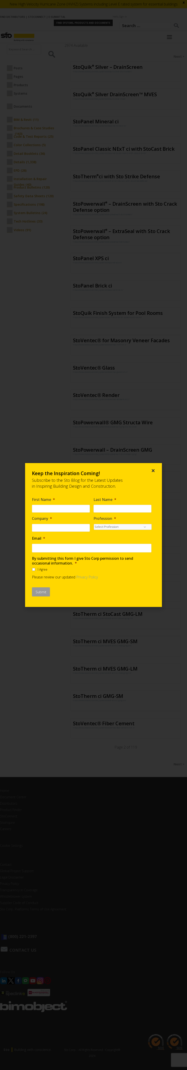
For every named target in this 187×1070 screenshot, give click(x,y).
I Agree (42, 569)
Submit (41, 592)
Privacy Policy (87, 577)
